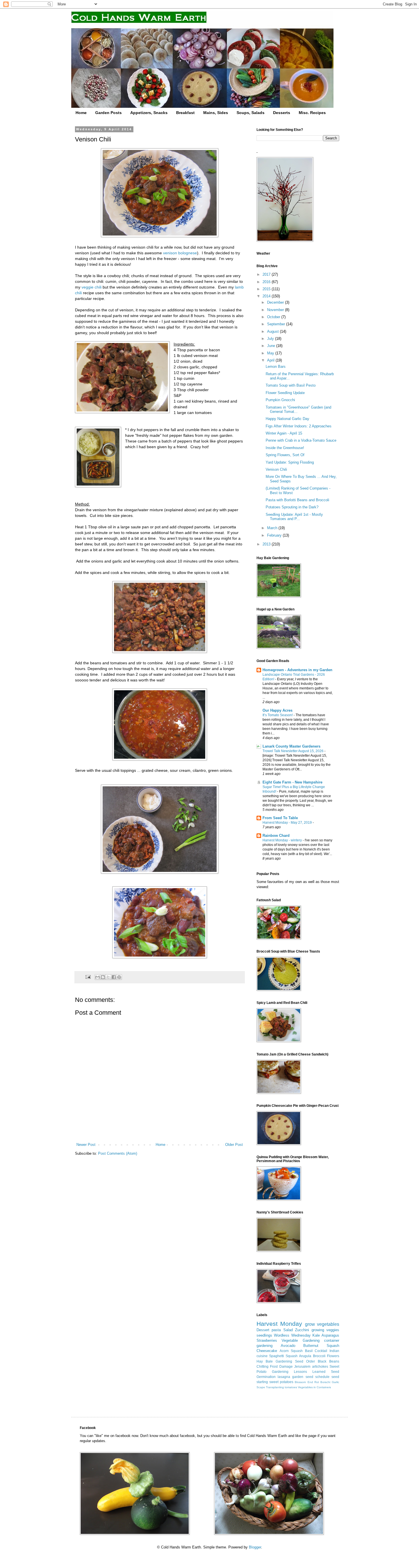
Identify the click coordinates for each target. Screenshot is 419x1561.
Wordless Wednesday (292, 1335)
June (271, 346)
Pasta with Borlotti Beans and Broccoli (297, 500)
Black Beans (328, 1361)
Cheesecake (267, 1351)
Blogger (255, 1547)
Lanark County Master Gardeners (291, 746)
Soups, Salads (251, 112)
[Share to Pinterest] (119, 977)
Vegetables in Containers (314, 1387)
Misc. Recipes (312, 112)
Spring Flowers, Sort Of (285, 455)
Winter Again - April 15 (284, 433)
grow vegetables (322, 1324)
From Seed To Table (280, 818)
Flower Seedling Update (285, 393)
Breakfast (185, 112)
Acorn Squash (291, 1351)
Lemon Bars (276, 366)
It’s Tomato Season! (278, 715)
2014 (267, 296)
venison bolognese (180, 253)
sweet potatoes (281, 1382)
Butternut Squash (321, 1345)
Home (81, 112)
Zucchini (302, 1330)
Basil (309, 1351)
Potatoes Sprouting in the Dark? (292, 507)
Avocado (288, 1345)
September (276, 324)
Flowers (333, 1356)
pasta (276, 1330)
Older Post (234, 1144)
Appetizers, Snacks (149, 112)
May (271, 353)
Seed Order (305, 1361)
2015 (267, 289)
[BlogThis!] (103, 977)
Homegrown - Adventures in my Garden (297, 670)
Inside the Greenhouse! (285, 448)
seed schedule (317, 1377)
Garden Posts (108, 112)
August (273, 331)
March (272, 528)
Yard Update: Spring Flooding (290, 462)
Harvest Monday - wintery (283, 840)
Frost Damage (281, 1366)
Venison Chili (276, 469)
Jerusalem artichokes (311, 1366)
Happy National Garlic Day (287, 419)
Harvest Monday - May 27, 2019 (288, 823)
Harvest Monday (279, 1323)
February (275, 535)
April (271, 360)
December (276, 302)
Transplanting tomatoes (281, 1387)
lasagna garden (290, 1377)
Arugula (305, 1356)
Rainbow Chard (276, 835)
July (271, 338)
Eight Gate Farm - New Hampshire (292, 782)
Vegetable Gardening (300, 1340)
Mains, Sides (215, 112)
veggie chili (91, 287)
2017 (267, 274)
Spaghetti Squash (283, 1356)
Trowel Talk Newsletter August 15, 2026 (293, 751)
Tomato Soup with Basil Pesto (291, 385)
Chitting (263, 1366)
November (276, 310)
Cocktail (321, 1351)
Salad (288, 1330)
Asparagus (330, 1335)
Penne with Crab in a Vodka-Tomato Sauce (301, 440)
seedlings (264, 1335)
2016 (267, 282)
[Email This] (97, 977)
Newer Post (85, 1144)
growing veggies (325, 1330)
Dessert (263, 1330)
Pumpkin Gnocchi (280, 400)
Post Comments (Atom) (117, 1153)
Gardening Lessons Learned (299, 1371)
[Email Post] (87, 977)
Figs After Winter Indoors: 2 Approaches (298, 426)
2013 (267, 544)
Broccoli (319, 1356)
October (274, 317)
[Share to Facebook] (114, 977)
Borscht (325, 1382)
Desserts (281, 112)
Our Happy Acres (277, 710)
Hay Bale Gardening (274, 1361)
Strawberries (267, 1340)
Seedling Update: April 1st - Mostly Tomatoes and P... (294, 516)
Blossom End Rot (307, 1382)
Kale (316, 1335)
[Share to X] (108, 977)
